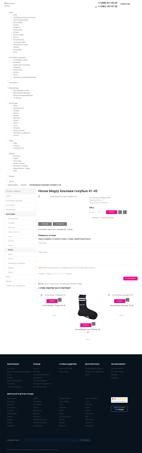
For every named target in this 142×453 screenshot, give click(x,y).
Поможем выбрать (40, 381)
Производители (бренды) (94, 368)
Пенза (61, 410)
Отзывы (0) (60, 224)
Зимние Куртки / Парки (21, 168)
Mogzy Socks (106, 198)
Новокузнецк (38, 426)
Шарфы (16, 115)
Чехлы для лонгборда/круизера (24, 77)
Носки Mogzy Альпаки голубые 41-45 (45, 185)
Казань (10, 422)
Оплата (36, 368)
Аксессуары (13, 185)
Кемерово (11, 426)
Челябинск (89, 422)
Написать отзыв (108, 217)
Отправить (85, 440)
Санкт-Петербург (91, 398)
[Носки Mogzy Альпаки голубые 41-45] (62, 196)
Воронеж (10, 410)
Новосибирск (64, 401)
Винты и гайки (18, 35)
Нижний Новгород (40, 422)
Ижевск (10, 417)
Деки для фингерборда (21, 93)
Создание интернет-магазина (42, 449)
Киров (35, 398)
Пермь (61, 413)
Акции (87, 375)
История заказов (117, 372)
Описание (45, 224)
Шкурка (16, 25)
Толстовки (17, 161)
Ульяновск (89, 413)
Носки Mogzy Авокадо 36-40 (121, 305)
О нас (9, 375)
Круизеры (16, 62)
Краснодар (37, 401)
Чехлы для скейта (19, 42)
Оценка (42, 274)
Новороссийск (64, 398)
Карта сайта (63, 372)
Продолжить (130, 278)
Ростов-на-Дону (65, 417)
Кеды (15, 143)
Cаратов (62, 426)
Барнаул (10, 404)
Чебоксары (89, 420)
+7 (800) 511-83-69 (107, 3)
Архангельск (12, 398)
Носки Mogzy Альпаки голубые (70, 284)
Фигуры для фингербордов (23, 95)
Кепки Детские (18, 108)
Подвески (16, 27)
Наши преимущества (14, 381)
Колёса (16, 32)
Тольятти (88, 404)
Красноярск (37, 404)
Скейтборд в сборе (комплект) (24, 17)
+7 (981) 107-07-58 (107, 6)
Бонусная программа (41, 375)
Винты (15, 75)
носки (46, 284)
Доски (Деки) (18, 22)
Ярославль (89, 426)
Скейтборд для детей (20, 20)
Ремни (15, 123)
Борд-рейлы (17, 50)
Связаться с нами (65, 368)
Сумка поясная (19, 130)
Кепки (15, 106)
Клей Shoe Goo (18, 148)
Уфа (86, 417)
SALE (15, 15)
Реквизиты (11, 384)
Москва (36, 413)
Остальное (17, 98)
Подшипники (18, 30)
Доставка (36, 372)
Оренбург (62, 407)
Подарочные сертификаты (94, 372)
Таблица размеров (14, 387)
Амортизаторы (18, 40)
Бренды (10, 378)
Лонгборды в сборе (20, 60)
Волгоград (11, 407)
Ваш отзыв (43, 252)
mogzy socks (54, 284)
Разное (16, 135)
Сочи (87, 401)
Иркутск (10, 420)
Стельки (16, 146)
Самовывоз (37, 378)
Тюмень (88, 410)
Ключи (15, 37)
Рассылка (114, 378)
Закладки (114, 375)
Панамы (16, 111)
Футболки (16, 156)
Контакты (10, 368)
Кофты (15, 158)
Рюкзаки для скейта (20, 45)
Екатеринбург (12, 413)
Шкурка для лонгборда (21, 65)
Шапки (15, 113)
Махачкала (37, 410)
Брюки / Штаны (19, 163)
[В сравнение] (120, 212)
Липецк (35, 407)
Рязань (61, 420)
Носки (15, 120)
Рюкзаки (16, 128)
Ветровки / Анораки (20, 166)
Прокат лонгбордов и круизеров (19, 372)
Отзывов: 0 (96, 217)
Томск (87, 407)
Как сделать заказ (39, 387)
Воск (15, 52)
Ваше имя (42, 243)
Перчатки (16, 118)
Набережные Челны (40, 420)
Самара (62, 422)
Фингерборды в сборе (21, 90)
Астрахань (11, 401)
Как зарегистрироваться (42, 384)
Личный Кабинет (117, 368)
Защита (16, 47)
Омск (61, 404)
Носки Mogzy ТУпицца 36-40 (54, 305)
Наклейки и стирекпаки (21, 133)
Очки (15, 125)
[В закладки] (125, 212)
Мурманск (37, 417)
